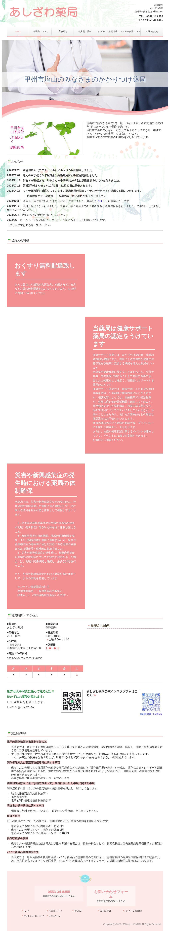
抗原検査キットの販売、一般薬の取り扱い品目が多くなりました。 (67, 195)
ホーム (18, 31)
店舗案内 (62, 31)
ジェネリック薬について (129, 31)
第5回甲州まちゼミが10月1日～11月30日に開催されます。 (58, 185)
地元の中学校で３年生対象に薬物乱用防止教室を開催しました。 (61, 175)
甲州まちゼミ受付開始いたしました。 (44, 214)
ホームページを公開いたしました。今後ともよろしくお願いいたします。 (64, 220)
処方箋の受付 (85, 31)
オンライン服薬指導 (107, 31)
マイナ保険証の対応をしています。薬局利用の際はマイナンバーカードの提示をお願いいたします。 (82, 190)
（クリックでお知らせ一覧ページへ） (29, 225)
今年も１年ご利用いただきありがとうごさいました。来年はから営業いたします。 (77, 201)
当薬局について (40, 31)
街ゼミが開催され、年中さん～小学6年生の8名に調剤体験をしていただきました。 (72, 180)
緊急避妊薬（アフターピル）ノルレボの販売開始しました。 (59, 170)
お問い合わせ (151, 31)
